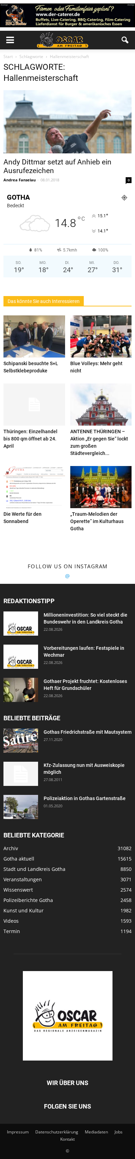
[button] (125, 40)
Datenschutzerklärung (56, 1132)
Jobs (119, 1132)
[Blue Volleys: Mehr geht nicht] (101, 336)
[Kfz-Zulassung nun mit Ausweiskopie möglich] (20, 774)
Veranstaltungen (22, 879)
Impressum (18, 1132)
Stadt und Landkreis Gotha (34, 869)
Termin (11, 931)
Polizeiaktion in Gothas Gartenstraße (85, 798)
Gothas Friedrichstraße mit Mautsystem (88, 732)
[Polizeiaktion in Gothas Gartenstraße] (20, 807)
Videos (11, 921)
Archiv (10, 848)
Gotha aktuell (18, 858)
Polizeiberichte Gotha (28, 900)
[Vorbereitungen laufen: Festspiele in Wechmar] (20, 657)
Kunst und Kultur (23, 910)
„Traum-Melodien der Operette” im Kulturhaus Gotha (97, 521)
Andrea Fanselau (19, 179)
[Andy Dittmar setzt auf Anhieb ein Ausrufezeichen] (67, 121)
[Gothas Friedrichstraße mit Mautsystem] (20, 741)
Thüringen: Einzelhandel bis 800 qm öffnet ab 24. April (30, 439)
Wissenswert (18, 889)
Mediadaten (96, 1132)
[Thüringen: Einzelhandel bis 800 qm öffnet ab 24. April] (34, 404)
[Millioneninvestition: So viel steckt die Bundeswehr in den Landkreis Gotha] (20, 623)
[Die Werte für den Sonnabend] (34, 487)
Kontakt (67, 1139)
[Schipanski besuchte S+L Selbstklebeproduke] (34, 336)
